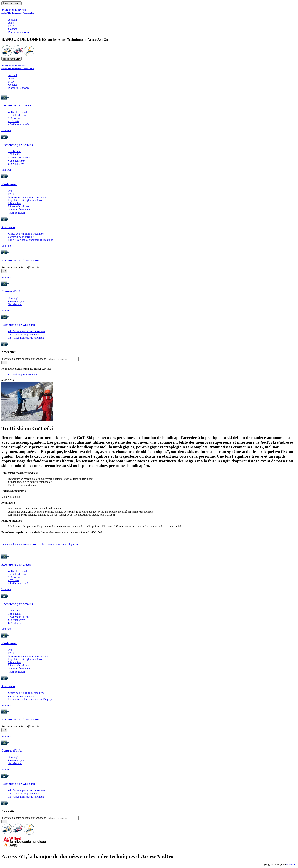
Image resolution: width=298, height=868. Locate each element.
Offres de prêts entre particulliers (26, 233)
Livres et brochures (18, 206)
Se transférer (16, 160)
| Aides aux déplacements (23, 334)
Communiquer (16, 301)
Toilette (13, 121)
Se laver (14, 151)
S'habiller (14, 154)
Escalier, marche (18, 111)
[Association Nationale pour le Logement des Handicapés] (29, 55)
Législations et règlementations (25, 200)
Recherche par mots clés (14, 267)
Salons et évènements (20, 209)
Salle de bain (17, 115)
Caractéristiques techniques (23, 374)
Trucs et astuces (16, 212)
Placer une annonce (18, 32)
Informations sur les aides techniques (28, 197)
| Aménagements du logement (26, 337)
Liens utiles (14, 203)
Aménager (14, 298)
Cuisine (14, 118)
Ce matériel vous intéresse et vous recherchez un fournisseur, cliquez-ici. (40, 544)
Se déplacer (16, 163)
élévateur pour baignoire (21, 236)
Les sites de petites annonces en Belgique (30, 239)
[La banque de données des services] (18, 55)
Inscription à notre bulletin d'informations (23, 358)
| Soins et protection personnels (26, 331)
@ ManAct (291, 864)
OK (4, 271)
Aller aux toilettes (19, 157)
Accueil (12, 19)
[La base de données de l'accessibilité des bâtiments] (6, 55)
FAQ (11, 25)
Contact (12, 28)
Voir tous (6, 130)
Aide (11, 22)
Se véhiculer (15, 304)
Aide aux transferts (20, 124)
